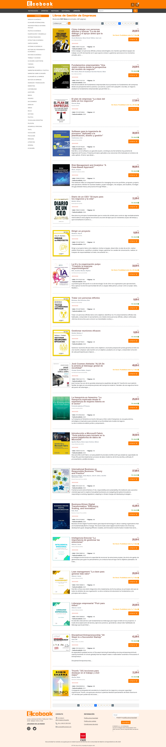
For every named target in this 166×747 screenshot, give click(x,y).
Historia (30, 114)
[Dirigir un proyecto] (61, 243)
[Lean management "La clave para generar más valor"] (61, 582)
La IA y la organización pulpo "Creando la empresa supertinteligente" (86, 266)
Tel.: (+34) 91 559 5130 (64, 723)
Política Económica (34, 31)
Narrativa (31, 67)
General (30, 145)
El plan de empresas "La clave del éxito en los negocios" (88, 100)
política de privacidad (130, 718)
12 (131, 23)
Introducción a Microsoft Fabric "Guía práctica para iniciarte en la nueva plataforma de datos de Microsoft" (88, 436)
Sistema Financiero (34, 37)
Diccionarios (32, 101)
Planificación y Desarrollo (37, 34)
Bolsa (30, 111)
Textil (30, 129)
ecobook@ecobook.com (64, 727)
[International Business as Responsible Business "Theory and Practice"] (61, 480)
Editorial (66, 11)
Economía (31, 148)
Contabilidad (32, 89)
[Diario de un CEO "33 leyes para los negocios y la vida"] (61, 209)
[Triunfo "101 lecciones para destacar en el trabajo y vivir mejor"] (61, 683)
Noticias (55, 11)
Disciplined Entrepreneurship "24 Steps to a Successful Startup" (88, 636)
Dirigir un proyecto (81, 231)
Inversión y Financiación (36, 83)
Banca (30, 95)
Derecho (30, 104)
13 (134, 23)
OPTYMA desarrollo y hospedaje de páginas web (83, 745)
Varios (30, 108)
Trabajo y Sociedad (34, 58)
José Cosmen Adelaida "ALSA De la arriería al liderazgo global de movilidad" (88, 366)
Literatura (31, 142)
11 (128, 23)
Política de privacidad (91, 718)
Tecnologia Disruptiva (35, 120)
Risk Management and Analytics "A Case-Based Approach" (89, 166)
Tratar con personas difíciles (86, 298)
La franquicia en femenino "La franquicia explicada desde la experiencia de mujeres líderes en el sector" (88, 400)
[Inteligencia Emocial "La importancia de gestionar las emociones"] (61, 548)
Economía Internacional (36, 22)
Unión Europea (33, 43)
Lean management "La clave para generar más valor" (88, 572)
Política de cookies (90, 721)
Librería (76, 11)
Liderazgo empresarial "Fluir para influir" (88, 604)
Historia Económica (34, 55)
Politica (30, 117)
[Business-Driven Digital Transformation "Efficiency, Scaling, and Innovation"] (61, 516)
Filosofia (31, 123)
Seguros (30, 98)
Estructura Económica (35, 40)
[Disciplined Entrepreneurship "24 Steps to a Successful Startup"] (61, 642)
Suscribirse (125, 722)
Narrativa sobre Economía (37, 73)
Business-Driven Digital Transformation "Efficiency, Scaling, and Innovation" (85, 506)
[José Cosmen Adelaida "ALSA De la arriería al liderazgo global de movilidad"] (61, 375)
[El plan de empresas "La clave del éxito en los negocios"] (61, 111)
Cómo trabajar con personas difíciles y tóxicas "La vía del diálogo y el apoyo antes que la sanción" (87, 32)
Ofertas (44, 11)
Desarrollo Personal (35, 126)
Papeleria (31, 139)
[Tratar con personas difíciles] (61, 310)
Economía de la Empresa (36, 76)
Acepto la (127, 718)
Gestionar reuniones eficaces (86, 331)
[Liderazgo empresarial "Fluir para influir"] (61, 614)
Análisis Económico (34, 19)
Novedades (33, 11)
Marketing (31, 86)
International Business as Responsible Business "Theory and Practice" (87, 471)
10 (125, 23)
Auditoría (31, 92)
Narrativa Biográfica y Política (38, 70)
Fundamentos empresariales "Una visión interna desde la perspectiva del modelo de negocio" (89, 67)
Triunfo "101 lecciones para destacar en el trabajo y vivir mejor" (85, 673)
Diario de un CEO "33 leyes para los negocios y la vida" (87, 198)
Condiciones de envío (91, 724)
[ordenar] (69, 23)
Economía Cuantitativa (35, 61)
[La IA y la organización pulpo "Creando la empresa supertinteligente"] (61, 275)
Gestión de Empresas (35, 79)
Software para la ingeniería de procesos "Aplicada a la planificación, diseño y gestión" (87, 133)
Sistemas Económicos (35, 46)
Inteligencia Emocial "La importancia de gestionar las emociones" (86, 540)
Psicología (31, 136)
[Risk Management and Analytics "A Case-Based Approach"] (61, 175)
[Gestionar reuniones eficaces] (61, 343)
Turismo (30, 64)
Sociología (31, 132)
